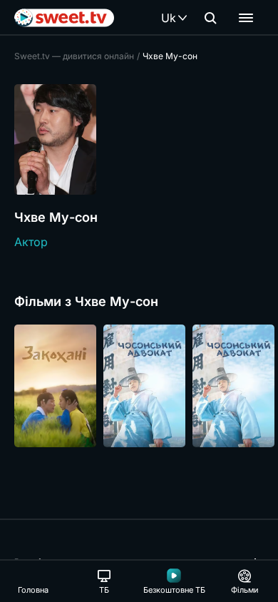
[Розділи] (246, 18)
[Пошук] (210, 18)
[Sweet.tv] (64, 18)
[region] (139, 386)
